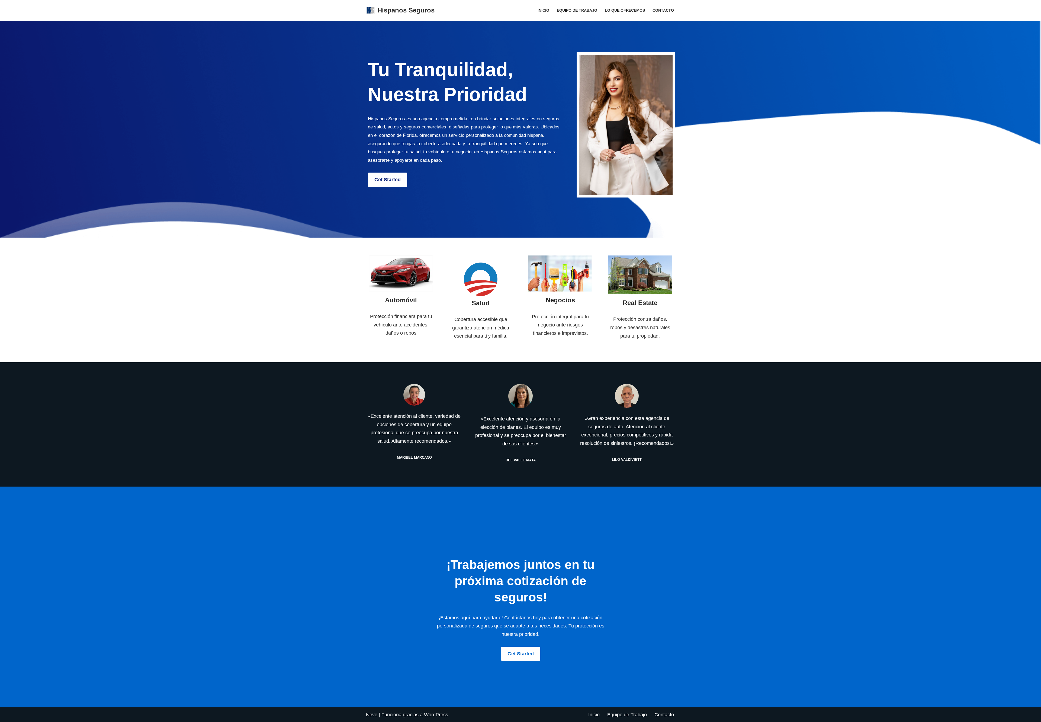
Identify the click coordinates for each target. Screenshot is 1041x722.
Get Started (387, 179)
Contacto (663, 10)
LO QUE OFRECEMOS (625, 10)
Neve (371, 714)
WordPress (436, 714)
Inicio (543, 10)
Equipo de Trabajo (577, 10)
